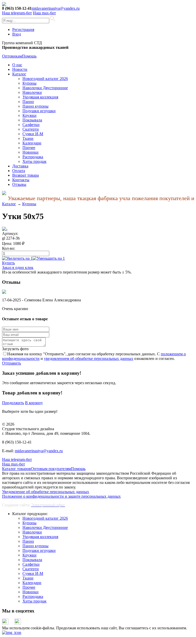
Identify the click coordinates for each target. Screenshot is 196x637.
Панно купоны (35, 106)
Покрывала (32, 120)
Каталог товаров (16, 469)
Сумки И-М (32, 134)
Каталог (19, 74)
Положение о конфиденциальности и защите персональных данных (61, 496)
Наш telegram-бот (17, 459)
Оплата (18, 170)
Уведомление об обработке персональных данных (45, 492)
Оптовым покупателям (51, 469)
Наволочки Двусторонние (45, 88)
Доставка (20, 166)
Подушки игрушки (39, 111)
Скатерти (30, 129)
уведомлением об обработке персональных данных (88, 358)
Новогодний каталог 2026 (45, 78)
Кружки (29, 115)
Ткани (27, 138)
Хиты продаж (34, 161)
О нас (17, 65)
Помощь (29, 56)
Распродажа (32, 157)
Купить (8, 263)
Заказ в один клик (17, 267)
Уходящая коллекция (40, 97)
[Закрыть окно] (11, 632)
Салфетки (31, 124)
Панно (28, 101)
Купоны (29, 83)
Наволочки (32, 92)
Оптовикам (12, 56)
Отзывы (19, 184)
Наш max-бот (13, 464)
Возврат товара (25, 175)
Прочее (28, 147)
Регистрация (23, 29)
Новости (19, 69)
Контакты (20, 180)
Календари (31, 143)
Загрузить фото (15, 349)
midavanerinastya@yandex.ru (56, 8)
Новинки (30, 152)
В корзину (34, 403)
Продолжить (13, 403)
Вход (16, 34)
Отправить (11, 363)
